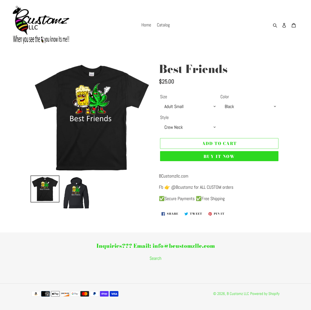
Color (224, 97)
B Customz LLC (238, 293)
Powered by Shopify (265, 293)
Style (164, 117)
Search (155, 258)
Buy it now (219, 156)
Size (163, 97)
